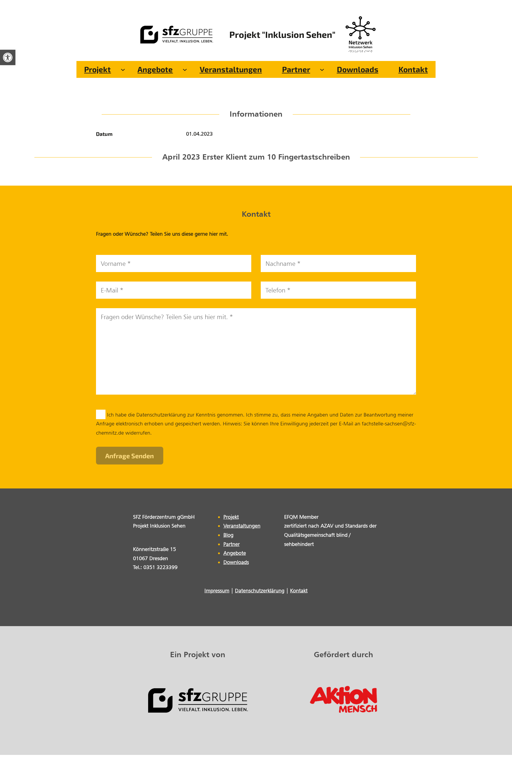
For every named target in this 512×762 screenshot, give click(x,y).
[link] (7, 57)
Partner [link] (231, 544)
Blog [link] (228, 535)
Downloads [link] (236, 562)
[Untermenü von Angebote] (185, 69)
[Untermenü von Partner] (322, 69)
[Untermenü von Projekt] (123, 69)
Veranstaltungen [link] (241, 526)
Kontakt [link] (299, 590)
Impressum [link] (216, 590)
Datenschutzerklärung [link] (259, 590)
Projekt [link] (231, 517)
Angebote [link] (234, 553)
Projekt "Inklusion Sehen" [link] (282, 34)
